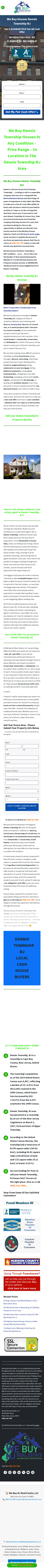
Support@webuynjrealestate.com (29, 1499)
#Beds (8, 788)
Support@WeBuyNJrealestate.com (15, 1421)
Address (22, 84)
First (6, 750)
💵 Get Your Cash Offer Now (22, 1562)
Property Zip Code (12, 779)
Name (7, 743)
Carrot (37, 1425)
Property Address (12, 771)
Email (22, 102)
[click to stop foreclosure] (22, 1280)
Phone (22, 93)
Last (24, 750)
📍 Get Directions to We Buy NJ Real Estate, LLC (22, 1542)
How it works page (31, 234)
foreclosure (16, 324)
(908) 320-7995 (17, 243)
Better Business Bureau (14, 198)
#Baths (8, 796)
